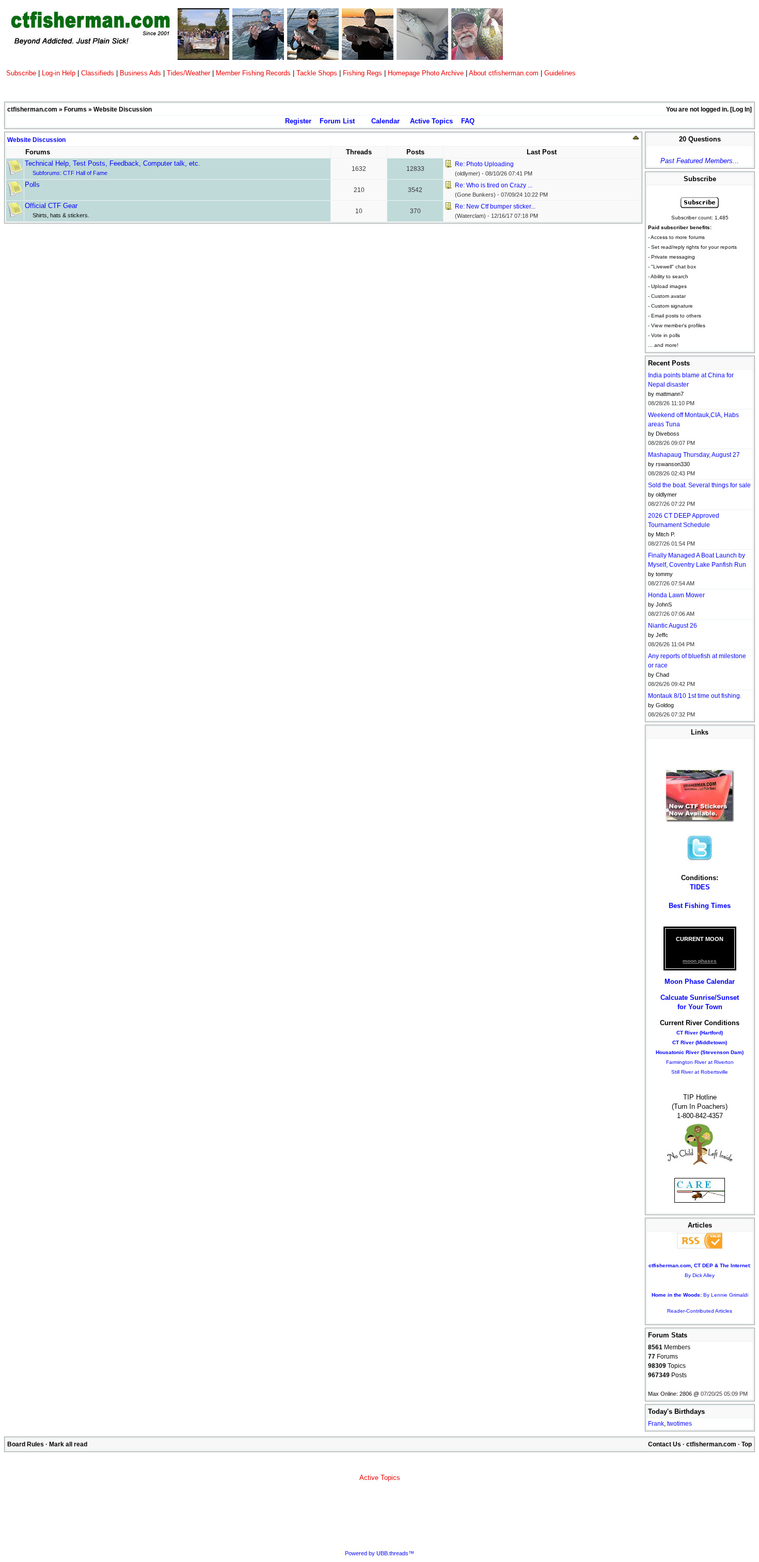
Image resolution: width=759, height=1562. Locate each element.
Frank (656, 1423)
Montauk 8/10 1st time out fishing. (694, 695)
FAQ (468, 121)
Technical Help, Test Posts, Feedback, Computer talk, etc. (112, 163)
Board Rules (25, 1444)
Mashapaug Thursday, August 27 (694, 454)
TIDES (700, 887)
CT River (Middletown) (699, 1042)
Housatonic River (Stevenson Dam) (700, 1052)
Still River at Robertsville (699, 1072)
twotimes (679, 1423)
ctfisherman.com (32, 109)
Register (298, 121)
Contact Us (664, 1444)
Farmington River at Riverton (700, 1062)
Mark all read (68, 1444)
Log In (741, 109)
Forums (75, 109)
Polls (32, 184)
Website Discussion (36, 140)
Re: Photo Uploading (484, 164)
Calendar (385, 121)
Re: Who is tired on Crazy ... (493, 185)
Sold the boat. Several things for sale (699, 485)
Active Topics (431, 121)
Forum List (337, 121)
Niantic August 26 (672, 625)
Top (746, 1444)
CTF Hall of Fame (85, 173)
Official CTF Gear (51, 206)
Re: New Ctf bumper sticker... (495, 206)
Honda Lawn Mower (676, 595)
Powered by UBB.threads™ (379, 1553)
